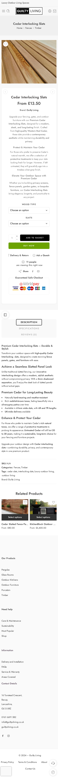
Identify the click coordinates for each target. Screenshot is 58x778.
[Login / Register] (50, 11)
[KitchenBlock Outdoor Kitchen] (43, 509)
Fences (28, 28)
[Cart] (54, 11)
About (44, 762)
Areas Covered (8, 676)
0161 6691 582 (9, 717)
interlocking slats (26, 471)
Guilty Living (32, 110)
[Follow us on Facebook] (3, 736)
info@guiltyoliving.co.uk (13, 722)
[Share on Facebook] (33, 271)
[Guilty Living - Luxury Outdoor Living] (29, 11)
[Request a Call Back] (52, 763)
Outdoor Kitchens (10, 579)
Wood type (29, 204)
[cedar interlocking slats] (29, 61)
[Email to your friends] (38, 271)
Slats (29, 217)
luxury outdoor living (44, 471)
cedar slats (12, 471)
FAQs (4, 666)
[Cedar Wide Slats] (5, 92)
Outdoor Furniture (10, 584)
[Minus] (17, 239)
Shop (4, 635)
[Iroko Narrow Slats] (52, 92)
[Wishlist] (5, 44)
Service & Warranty (10, 671)
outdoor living (8, 475)
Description (29, 322)
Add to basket (35, 237)
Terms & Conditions (27, 762)
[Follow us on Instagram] (8, 735)
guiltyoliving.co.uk (10, 726)
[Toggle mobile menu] (4, 11)
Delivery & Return (19, 255)
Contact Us (30, 768)
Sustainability (8, 625)
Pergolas (6, 569)
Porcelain (6, 590)
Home (19, 28)
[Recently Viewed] (52, 772)
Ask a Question (44, 255)
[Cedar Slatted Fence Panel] (15, 509)
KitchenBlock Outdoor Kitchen (43, 524)
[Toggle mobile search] (8, 11)
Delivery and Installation (13, 661)
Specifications (29, 328)
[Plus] (17, 236)
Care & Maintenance (11, 620)
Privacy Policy (7, 762)
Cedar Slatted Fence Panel (15, 524)
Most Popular (8, 630)
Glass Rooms (8, 574)
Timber (38, 28)
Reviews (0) (29, 334)
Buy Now (29, 245)
